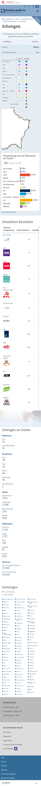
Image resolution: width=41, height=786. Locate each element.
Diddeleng (6, 651)
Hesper (18, 610)
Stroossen (32, 654)
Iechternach (20, 616)
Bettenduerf (7, 619)
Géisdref (6, 694)
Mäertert (19, 660)
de (29, 6)
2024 (17, 19)
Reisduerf (31, 613)
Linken (3, 762)
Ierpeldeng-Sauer (20, 619)
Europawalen (9, 19)
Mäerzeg (19, 663)
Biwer (5, 630)
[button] (37, 11)
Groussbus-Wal (21, 602)
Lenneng (19, 649)
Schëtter (35, 42)
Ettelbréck (6, 674)
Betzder (6, 622)
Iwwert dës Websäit (8, 774)
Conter (5, 646)
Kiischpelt (19, 637)
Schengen (32, 631)
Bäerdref (6, 602)
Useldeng (31, 662)
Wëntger (31, 686)
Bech (5, 610)
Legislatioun (7, 740)
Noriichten (7, 732)
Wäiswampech (33, 671)
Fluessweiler (7, 686)
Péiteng (19, 688)
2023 (17, 707)
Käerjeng (19, 629)
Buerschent (7, 637)
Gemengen (22, 21)
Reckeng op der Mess (33, 602)
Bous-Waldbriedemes (8, 633)
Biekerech (6, 625)
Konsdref (19, 640)
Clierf (5, 640)
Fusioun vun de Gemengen (12, 744)
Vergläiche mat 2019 (15, 163)
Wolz (30, 689)
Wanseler (31, 680)
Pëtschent (19, 691)
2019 (20, 711)
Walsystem (7, 736)
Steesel (31, 648)
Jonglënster (20, 623)
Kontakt (4, 766)
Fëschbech (6, 680)
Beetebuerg (7, 616)
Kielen (18, 634)
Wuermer (31, 692)
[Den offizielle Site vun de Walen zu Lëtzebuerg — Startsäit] (13, 12)
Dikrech (6, 654)
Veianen (31, 665)
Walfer (31, 677)
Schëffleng (6, 42)
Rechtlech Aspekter (8, 778)
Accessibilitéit (8, 749)
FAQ (2, 757)
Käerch (18, 626)
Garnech (6, 691)
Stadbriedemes (33, 643)
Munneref (19, 677)
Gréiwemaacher (21, 599)
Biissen (5, 627)
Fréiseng (6, 688)
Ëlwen (5, 666)
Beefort (6, 613)
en (33, 6)
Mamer (18, 666)
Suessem (31, 657)
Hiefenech (19, 613)
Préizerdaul (20, 694)
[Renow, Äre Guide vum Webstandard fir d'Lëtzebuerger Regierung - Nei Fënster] (6, 783)
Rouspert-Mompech (32, 622)
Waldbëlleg (32, 674)
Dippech (6, 657)
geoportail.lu (12, 212)
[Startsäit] (3, 19)
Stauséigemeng (33, 645)
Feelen (5, 677)
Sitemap (4, 770)
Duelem (6, 660)
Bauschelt (6, 608)
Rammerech (32, 599)
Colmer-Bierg (7, 643)
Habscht (19, 605)
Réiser (31, 616)
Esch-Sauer (7, 668)
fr (25, 6)
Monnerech (20, 674)
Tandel (31, 660)
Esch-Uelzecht (7, 671)
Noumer (19, 683)
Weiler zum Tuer (32, 683)
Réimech (31, 610)
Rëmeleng (32, 619)
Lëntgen (19, 651)
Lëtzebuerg (19, 654)
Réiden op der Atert (33, 606)
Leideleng (19, 646)
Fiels (5, 683)
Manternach (20, 668)
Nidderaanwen (21, 680)
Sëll (30, 640)
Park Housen (20, 686)
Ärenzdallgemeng (8, 599)
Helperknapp (20, 608)
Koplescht (19, 643)
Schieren (31, 637)
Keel (18, 632)
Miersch (19, 671)
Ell (4, 663)
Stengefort (32, 651)
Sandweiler (32, 626)
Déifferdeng (7, 649)
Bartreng (6, 605)
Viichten (31, 668)
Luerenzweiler (20, 657)
